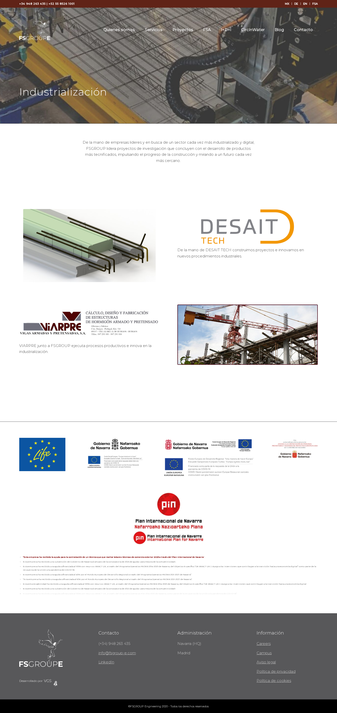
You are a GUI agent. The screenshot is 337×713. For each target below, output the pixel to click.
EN (305, 3)
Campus (264, 653)
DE (296, 3)
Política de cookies (274, 680)
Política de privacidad (276, 671)
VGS (48, 680)
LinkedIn (106, 662)
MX (287, 3)
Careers (264, 643)
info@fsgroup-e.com (117, 653)
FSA (315, 3)
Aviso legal (266, 662)
